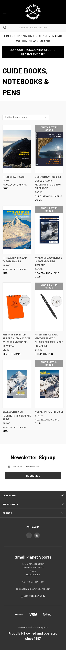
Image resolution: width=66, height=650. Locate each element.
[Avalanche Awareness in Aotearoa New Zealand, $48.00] (49, 229)
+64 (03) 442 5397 (34, 595)
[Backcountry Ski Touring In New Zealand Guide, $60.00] (17, 383)
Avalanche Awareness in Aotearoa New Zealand (48, 261)
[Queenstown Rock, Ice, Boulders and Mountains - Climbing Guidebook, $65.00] (49, 149)
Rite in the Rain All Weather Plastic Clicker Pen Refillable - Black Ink (49, 340)
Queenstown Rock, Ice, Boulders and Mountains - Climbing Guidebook (48, 182)
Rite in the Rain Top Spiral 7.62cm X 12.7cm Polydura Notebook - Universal (16, 340)
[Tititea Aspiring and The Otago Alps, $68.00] (17, 229)
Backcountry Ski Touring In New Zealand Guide (17, 415)
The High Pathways (14, 177)
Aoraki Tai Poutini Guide (49, 411)
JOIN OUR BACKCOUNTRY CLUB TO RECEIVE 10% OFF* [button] (33, 52)
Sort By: (8, 117)
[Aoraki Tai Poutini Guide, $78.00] (49, 383)
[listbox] (30, 117)
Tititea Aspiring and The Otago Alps (15, 259)
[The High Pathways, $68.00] (17, 149)
